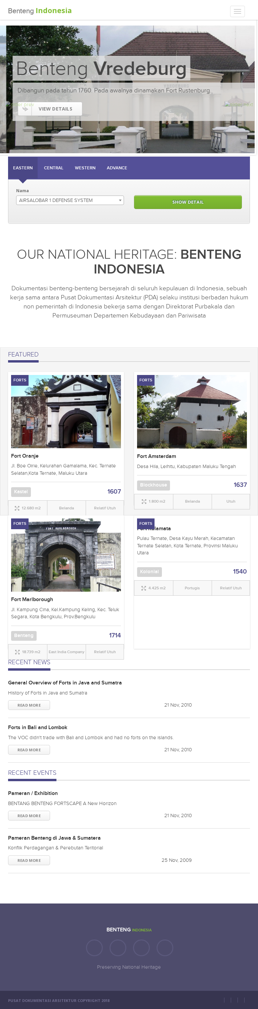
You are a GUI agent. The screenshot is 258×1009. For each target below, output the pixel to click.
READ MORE (29, 705)
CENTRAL (53, 168)
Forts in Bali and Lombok (37, 727)
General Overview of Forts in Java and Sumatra (65, 683)
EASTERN (23, 168)
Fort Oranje (25, 456)
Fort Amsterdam (156, 456)
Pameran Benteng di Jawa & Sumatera (54, 838)
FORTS (19, 380)
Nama (22, 190)
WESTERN (85, 168)
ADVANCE (117, 168)
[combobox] (70, 200)
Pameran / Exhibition (33, 793)
